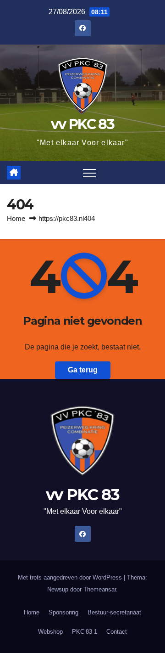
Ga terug (83, 370)
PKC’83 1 (84, 631)
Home (16, 218)
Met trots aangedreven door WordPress (71, 577)
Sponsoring (63, 612)
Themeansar (99, 589)
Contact (116, 631)
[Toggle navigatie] (89, 172)
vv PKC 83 (82, 124)
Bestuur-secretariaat (114, 612)
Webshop (50, 631)
